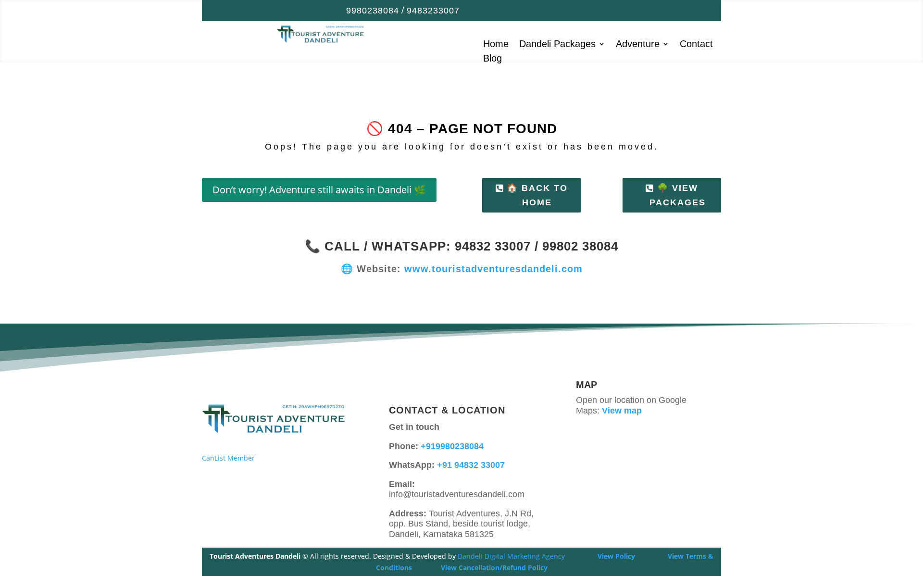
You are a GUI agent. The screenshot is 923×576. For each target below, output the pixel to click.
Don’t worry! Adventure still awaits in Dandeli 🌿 (319, 189)
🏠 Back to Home (537, 195)
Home (496, 44)
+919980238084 (452, 446)
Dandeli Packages (557, 44)
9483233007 (433, 10)
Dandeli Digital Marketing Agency (511, 556)
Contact (696, 44)
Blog (492, 59)
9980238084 (372, 10)
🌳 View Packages (677, 195)
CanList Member (228, 458)
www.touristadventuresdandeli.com (493, 268)
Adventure (638, 44)
